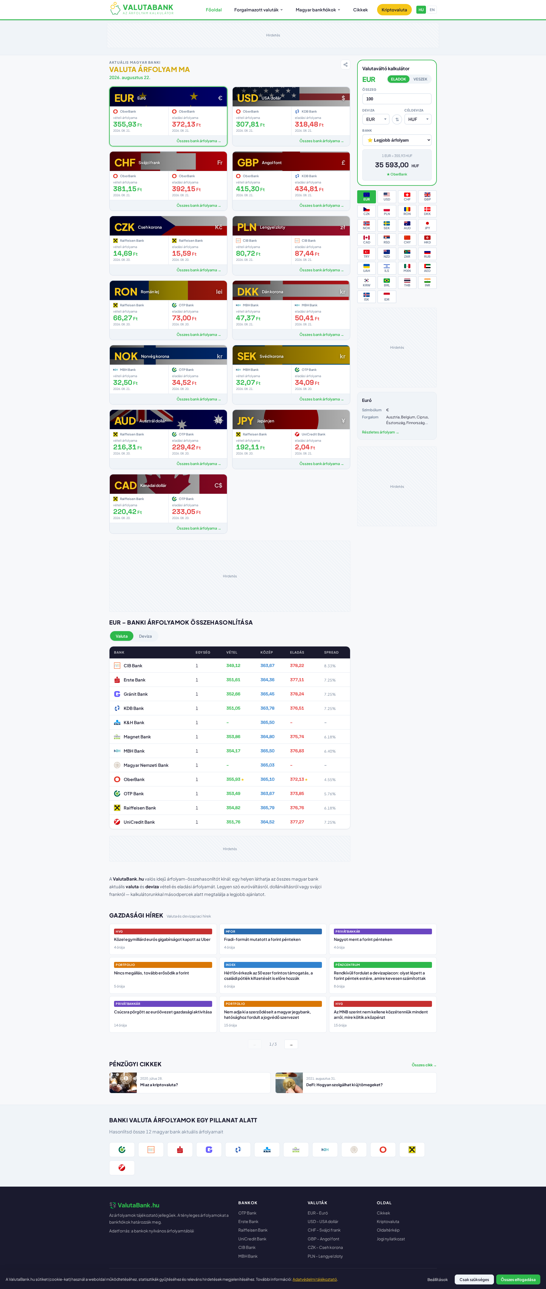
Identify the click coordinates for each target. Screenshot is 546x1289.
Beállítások (437, 1279)
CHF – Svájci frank (324, 1229)
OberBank (134, 779)
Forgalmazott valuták (256, 9)
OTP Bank (134, 793)
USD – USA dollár (323, 1221)
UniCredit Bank (139, 822)
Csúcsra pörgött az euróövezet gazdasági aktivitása (163, 1011)
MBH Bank (134, 750)
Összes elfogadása (518, 1279)
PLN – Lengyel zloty (325, 1256)
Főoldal (214, 9)
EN (432, 9)
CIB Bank (133, 665)
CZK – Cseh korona (325, 1247)
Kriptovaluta (394, 9)
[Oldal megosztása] (345, 64)
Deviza (145, 636)
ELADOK (398, 79)
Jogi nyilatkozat (391, 1238)
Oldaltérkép (388, 1229)
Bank (367, 130)
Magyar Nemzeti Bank (146, 765)
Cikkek (360, 9)
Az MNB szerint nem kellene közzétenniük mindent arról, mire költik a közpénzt (381, 1014)
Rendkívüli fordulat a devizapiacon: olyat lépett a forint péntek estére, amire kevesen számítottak (380, 975)
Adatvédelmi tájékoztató (315, 1279)
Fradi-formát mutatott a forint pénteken (262, 939)
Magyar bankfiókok (316, 9)
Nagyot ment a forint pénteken (363, 939)
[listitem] (122, 1149)
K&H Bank (134, 722)
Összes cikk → (424, 1065)
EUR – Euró (318, 1212)
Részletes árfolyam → (380, 432)
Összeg (369, 89)
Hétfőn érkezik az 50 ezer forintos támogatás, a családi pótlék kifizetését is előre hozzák (268, 975)
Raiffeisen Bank (140, 807)
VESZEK (420, 79)
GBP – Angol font (323, 1238)
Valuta (122, 636)
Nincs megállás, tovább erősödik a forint (151, 972)
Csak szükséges (474, 1279)
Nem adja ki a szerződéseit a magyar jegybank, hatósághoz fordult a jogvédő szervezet (267, 1014)
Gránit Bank (136, 694)
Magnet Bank (137, 736)
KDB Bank (134, 708)
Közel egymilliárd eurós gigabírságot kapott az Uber (162, 939)
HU (421, 9)
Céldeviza (414, 110)
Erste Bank (135, 679)
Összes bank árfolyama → (199, 141)
